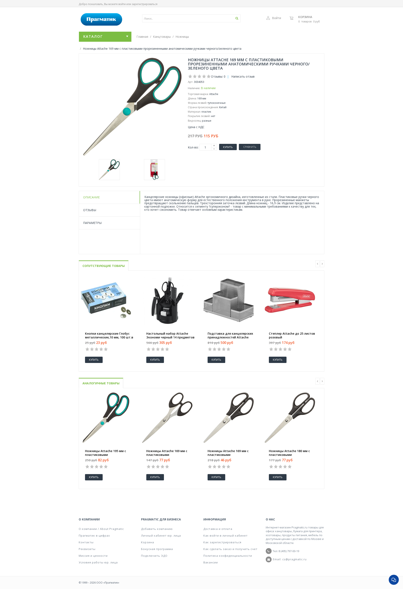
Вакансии (210, 562)
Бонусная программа (157, 549)
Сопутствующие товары (103, 266)
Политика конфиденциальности (227, 556)
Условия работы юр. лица (98, 562)
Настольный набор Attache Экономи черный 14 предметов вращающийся (170, 337)
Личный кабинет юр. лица (161, 535)
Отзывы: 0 (218, 76)
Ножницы (182, 37)
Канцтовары (162, 37)
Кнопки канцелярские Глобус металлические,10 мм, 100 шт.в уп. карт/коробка (109, 337)
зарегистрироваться (144, 4)
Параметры (92, 223)
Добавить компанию (157, 529)
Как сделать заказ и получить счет (230, 549)
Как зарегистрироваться (222, 542)
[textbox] (179, 18)
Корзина (305, 17)
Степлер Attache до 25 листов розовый (292, 335)
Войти (276, 18)
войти (122, 4)
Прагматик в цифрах (94, 535)
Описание (91, 197)
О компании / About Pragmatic (101, 529)
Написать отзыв (243, 76)
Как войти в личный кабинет (225, 535)
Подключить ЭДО (154, 556)
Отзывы (89, 210)
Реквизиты (87, 549)
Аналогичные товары (100, 383)
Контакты (86, 542)
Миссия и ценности (93, 556)
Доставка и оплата (217, 529)
